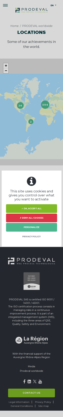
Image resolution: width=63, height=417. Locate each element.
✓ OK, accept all (32, 208)
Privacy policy (31, 236)
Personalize (31, 227)
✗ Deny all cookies (31, 218)
